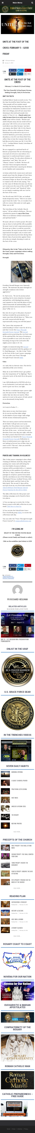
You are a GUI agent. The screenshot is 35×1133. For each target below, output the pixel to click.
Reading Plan (14, 904)
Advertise (19, 1129)
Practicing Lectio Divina (19, 789)
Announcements (8, 576)
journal (25, 332)
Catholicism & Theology (19, 902)
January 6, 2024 (9, 63)
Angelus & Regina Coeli (18, 806)
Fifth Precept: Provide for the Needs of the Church (20, 881)
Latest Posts (7, 577)
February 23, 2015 (23, 904)
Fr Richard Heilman (9, 60)
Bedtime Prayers (16, 823)
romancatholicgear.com (23, 521)
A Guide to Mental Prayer (19, 781)
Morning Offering (17, 772)
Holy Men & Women (17, 919)
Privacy (26, 1129)
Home (8, 1129)
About (13, 1129)
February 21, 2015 (23, 921)
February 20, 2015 (23, 930)
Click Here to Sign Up (14, 506)
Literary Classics (17, 928)
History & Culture (17, 911)
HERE (21, 358)
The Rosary (15, 815)
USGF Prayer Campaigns (8, 578)
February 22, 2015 (23, 913)
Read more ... (17, 832)
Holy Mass (14, 798)
